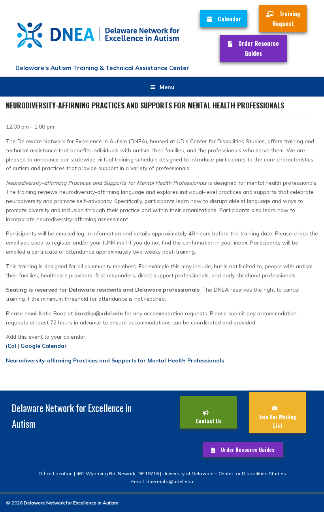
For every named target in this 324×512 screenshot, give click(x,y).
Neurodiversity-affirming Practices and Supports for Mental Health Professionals (115, 360)
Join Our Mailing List (277, 421)
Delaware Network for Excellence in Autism (71, 503)
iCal (11, 345)
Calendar (229, 18)
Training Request (286, 18)
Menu (167, 86)
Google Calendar (44, 345)
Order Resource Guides (258, 48)
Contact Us (209, 421)
